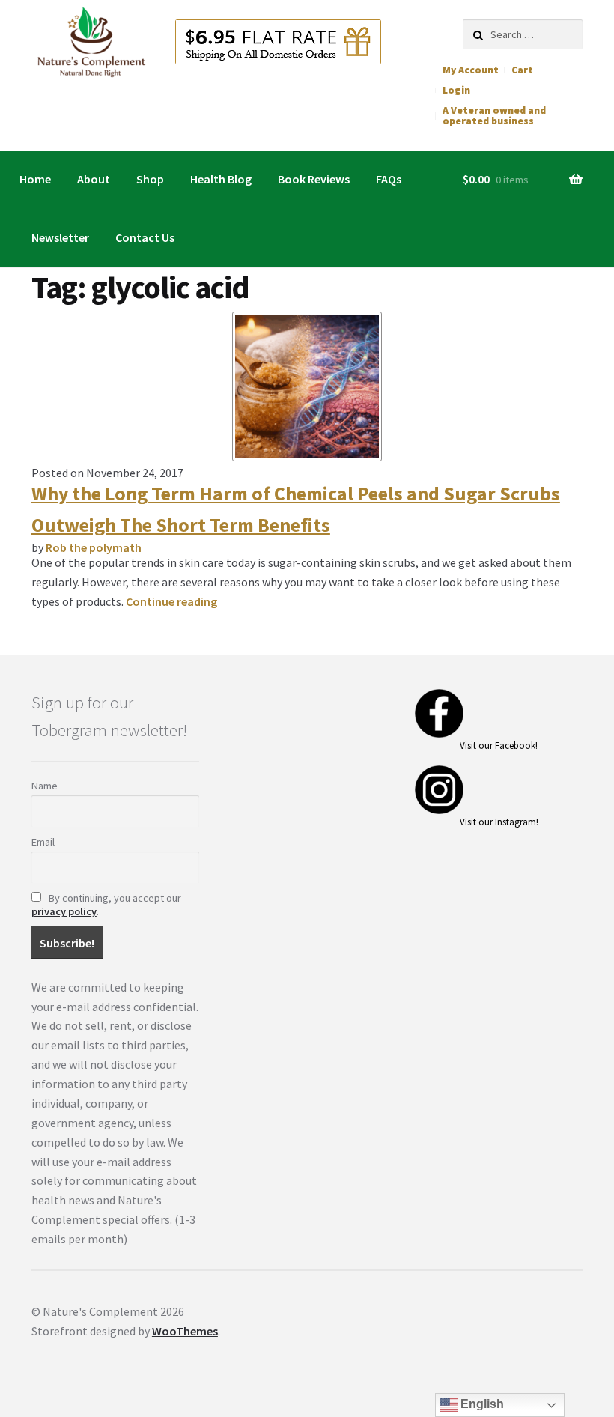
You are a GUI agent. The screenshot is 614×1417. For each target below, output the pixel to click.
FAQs (388, 179)
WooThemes (185, 1330)
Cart (522, 70)
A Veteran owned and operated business (494, 115)
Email (43, 842)
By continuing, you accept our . (106, 904)
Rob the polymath (94, 547)
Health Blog (221, 179)
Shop (150, 179)
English (481, 1404)
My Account (471, 70)
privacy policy (64, 911)
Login (456, 90)
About (93, 179)
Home (35, 179)
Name (44, 785)
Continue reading (171, 601)
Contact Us (144, 237)
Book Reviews (314, 179)
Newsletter (60, 237)
